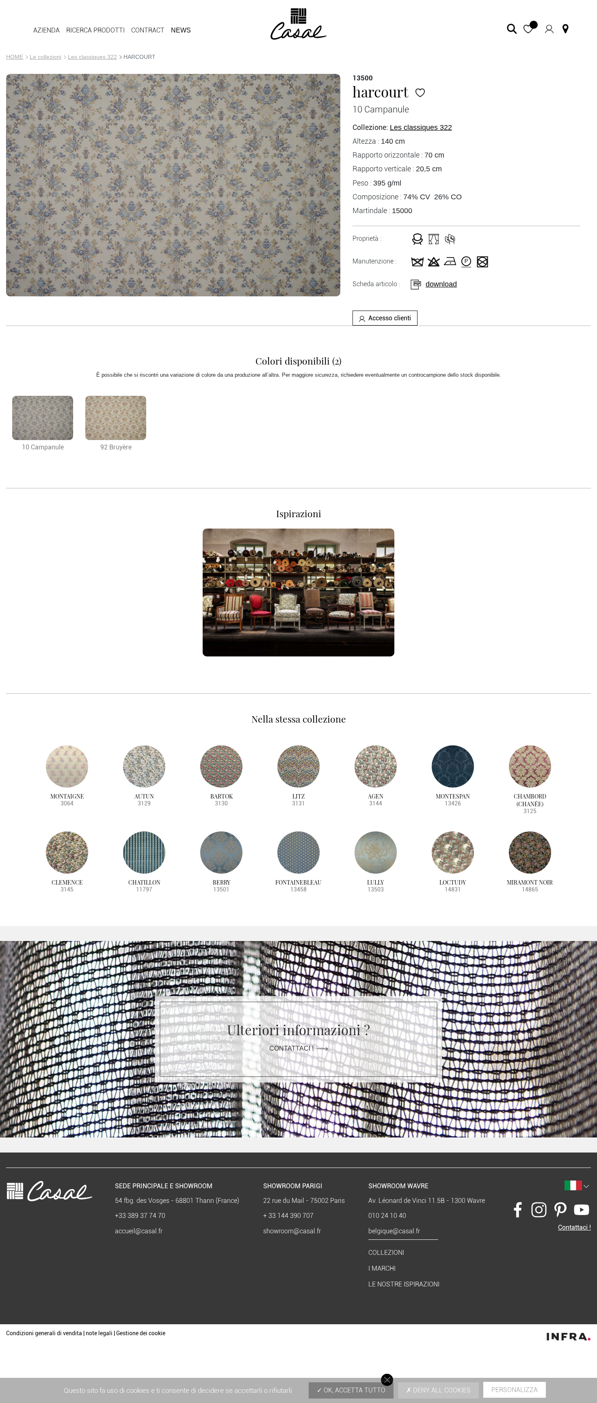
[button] (528, 29)
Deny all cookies (441, 1390)
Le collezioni (45, 57)
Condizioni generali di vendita (44, 1333)
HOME (14, 57)
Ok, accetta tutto (353, 1390)
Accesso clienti (389, 318)
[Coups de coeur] (420, 91)
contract (147, 30)
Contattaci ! (291, 1048)
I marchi (382, 1268)
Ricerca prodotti (95, 30)
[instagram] (539, 1209)
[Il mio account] (549, 29)
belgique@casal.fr (394, 1231)
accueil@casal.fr (138, 1231)
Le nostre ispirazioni (403, 1284)
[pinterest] (560, 1209)
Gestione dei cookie (140, 1333)
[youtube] (581, 1209)
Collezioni (386, 1252)
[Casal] (298, 23)
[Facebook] (518, 1209)
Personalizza (514, 1390)
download (441, 284)
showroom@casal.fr (292, 1231)
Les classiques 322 (92, 57)
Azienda (46, 30)
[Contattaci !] (565, 28)
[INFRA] (568, 1334)
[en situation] (298, 592)
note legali (99, 1333)
